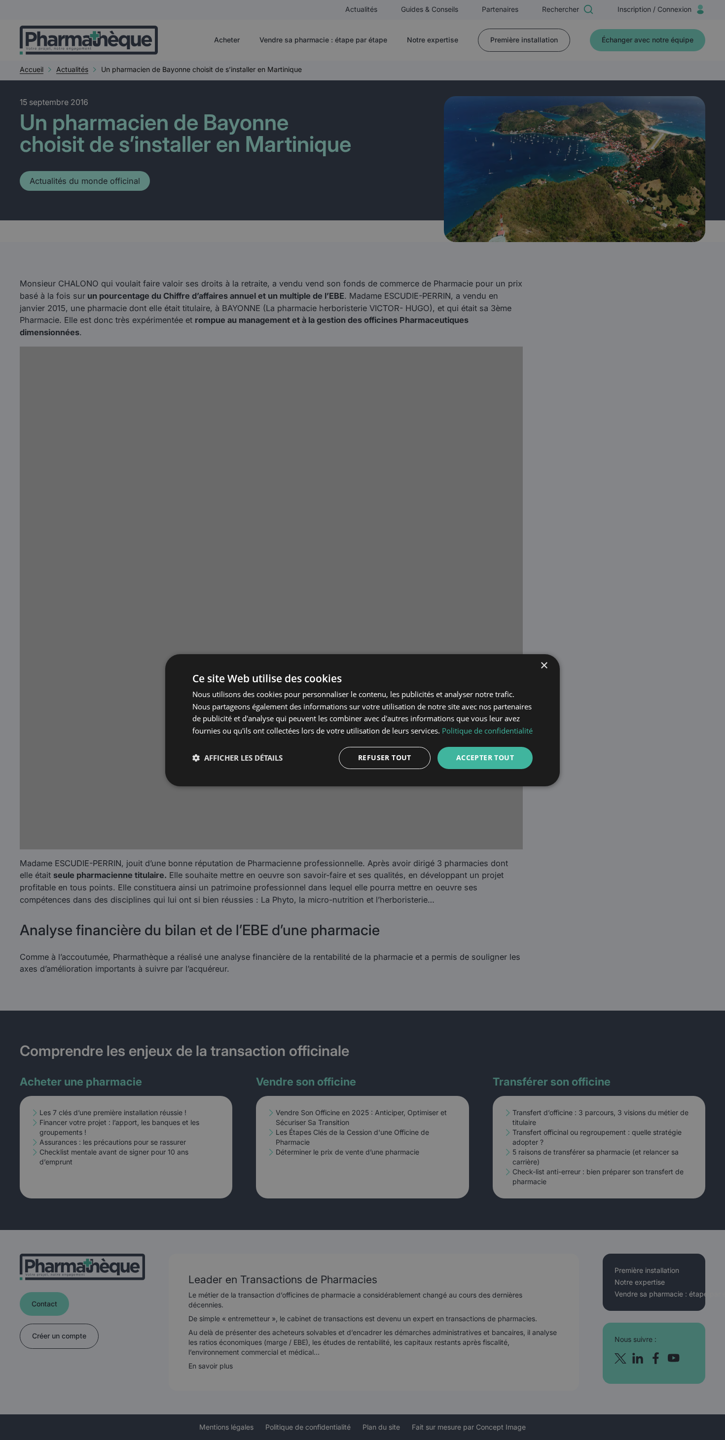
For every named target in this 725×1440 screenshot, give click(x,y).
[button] (237, 757)
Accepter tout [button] (485, 757)
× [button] (543, 665)
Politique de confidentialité (487, 731)
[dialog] (362, 720)
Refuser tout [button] (384, 757)
